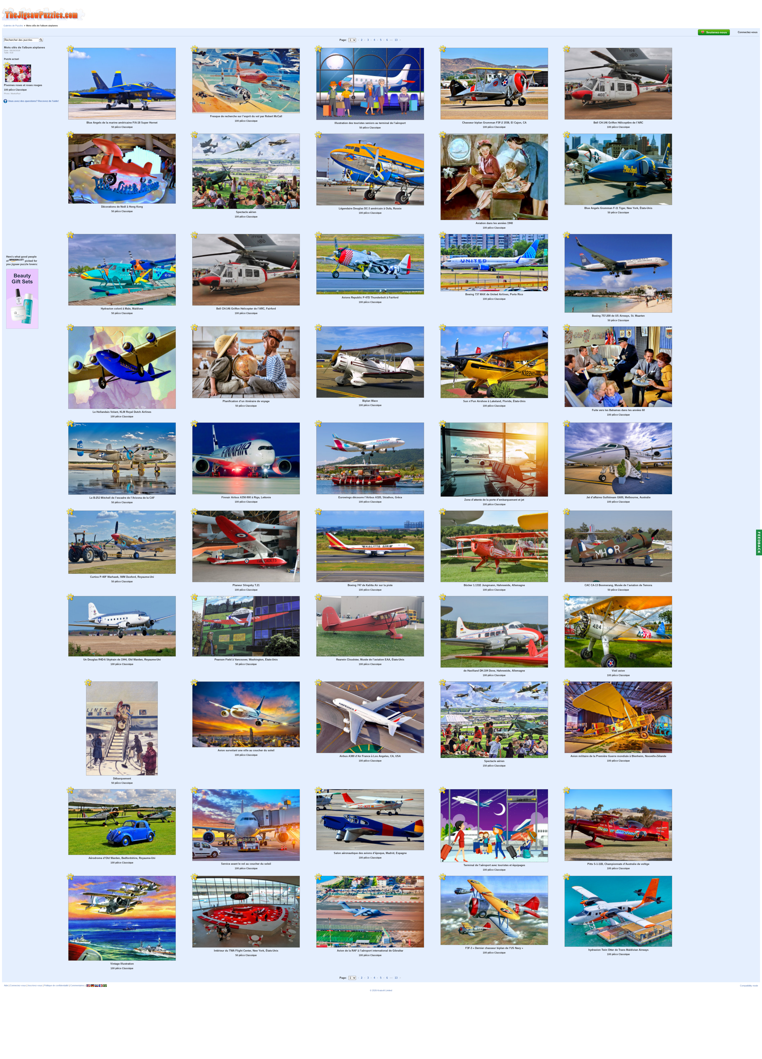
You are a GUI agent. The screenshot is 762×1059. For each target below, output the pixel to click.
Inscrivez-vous (35, 985)
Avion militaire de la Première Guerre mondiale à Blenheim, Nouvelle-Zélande (618, 756)
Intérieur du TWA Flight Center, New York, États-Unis (246, 950)
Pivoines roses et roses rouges (23, 85)
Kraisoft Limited (384, 990)
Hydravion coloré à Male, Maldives (122, 308)
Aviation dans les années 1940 (494, 223)
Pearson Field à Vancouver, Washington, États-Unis (246, 659)
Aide (6, 985)
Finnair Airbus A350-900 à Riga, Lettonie (246, 497)
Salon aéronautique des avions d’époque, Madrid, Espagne (370, 853)
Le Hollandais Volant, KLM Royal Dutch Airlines (122, 411)
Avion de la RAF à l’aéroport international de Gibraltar (370, 950)
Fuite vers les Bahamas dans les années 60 (618, 410)
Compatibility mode (749, 985)
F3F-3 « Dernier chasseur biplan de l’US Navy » (494, 948)
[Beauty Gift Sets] (22, 328)
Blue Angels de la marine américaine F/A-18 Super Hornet (122, 122)
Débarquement (122, 778)
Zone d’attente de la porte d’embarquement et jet (494, 499)
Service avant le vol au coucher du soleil (246, 863)
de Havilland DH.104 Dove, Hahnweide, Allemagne (494, 670)
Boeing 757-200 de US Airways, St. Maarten (618, 315)
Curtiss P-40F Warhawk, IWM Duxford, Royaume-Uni (122, 576)
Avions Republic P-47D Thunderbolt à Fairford (370, 297)
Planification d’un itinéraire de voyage (246, 401)
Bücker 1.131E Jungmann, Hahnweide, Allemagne (494, 585)
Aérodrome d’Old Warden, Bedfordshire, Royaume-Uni (122, 858)
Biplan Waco (370, 400)
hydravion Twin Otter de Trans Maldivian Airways (618, 949)
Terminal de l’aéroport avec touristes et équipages (494, 865)
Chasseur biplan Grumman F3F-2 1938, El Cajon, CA (494, 122)
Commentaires (77, 985)
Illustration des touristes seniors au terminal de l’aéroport (370, 123)
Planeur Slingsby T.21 (246, 585)
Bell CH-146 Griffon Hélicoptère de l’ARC (618, 122)
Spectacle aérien (246, 212)
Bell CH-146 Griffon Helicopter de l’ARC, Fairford (246, 308)
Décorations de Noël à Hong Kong (122, 206)
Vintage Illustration (122, 963)
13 (396, 40)
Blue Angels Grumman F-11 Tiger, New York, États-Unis (618, 208)
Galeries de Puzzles (13, 25)
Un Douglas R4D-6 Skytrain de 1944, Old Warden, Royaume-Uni (122, 659)
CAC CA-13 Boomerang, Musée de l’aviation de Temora (618, 585)
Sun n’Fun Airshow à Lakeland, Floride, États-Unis (494, 401)
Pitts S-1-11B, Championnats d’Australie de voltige (618, 864)
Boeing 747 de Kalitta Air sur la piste (370, 585)
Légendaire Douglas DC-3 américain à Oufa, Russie (370, 208)
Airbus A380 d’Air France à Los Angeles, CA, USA (370, 756)
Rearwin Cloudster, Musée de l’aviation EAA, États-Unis (370, 659)
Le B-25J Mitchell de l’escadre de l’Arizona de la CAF (122, 497)
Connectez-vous (747, 32)
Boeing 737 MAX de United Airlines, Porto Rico (494, 294)
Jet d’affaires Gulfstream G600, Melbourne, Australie (618, 497)
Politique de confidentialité (56, 985)
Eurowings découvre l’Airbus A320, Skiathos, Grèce (370, 497)
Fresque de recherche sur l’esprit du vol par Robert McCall (246, 116)
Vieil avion (618, 670)
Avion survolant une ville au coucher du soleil (246, 750)
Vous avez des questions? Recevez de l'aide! (33, 101)
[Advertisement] (423, 14)
